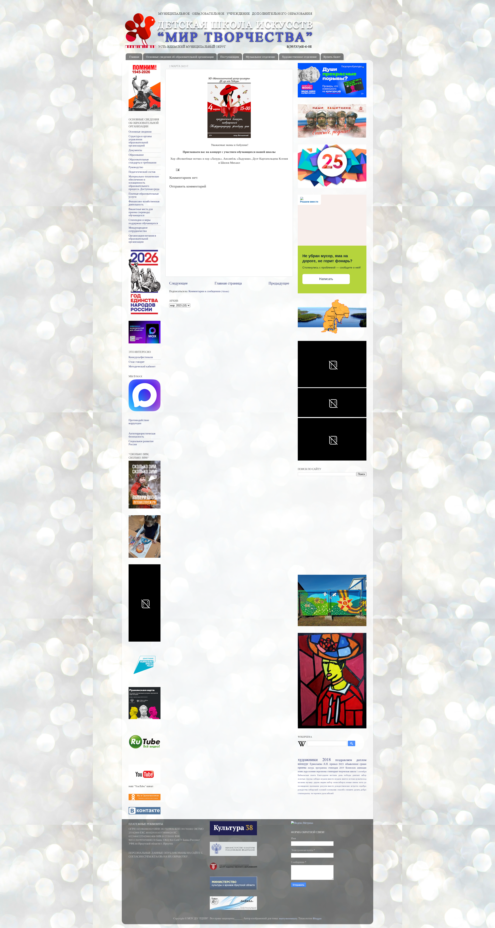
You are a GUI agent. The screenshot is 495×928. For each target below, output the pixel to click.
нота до (362, 782)
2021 (341, 764)
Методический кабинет (142, 366)
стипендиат (332, 771)
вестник (333, 775)
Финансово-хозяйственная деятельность (144, 203)
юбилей (330, 793)
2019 (341, 767)
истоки (352, 778)
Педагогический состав (142, 172)
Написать (326, 279)
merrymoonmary (288, 918)
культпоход (361, 778)
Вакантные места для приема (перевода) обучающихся (141, 212)
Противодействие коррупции (139, 421)
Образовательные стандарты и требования (142, 161)
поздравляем (343, 760)
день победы (344, 775)
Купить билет (332, 57)
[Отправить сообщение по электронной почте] (177, 169)
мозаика (301, 782)
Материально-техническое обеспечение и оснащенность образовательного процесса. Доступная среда (144, 183)
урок (324, 793)
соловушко (332, 789)
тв (312, 793)
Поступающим (229, 57)
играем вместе (327, 778)
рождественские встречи (346, 786)
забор (363, 775)
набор (329, 782)
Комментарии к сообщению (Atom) (209, 291)
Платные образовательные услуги (144, 195)
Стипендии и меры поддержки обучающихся (143, 221)
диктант (356, 775)
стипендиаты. (304, 793)
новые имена (352, 782)
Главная (134, 57)
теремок (317, 793)
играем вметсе (341, 778)
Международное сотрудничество (138, 229)
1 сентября (361, 771)
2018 (326, 759)
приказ (333, 764)
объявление (351, 764)
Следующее (178, 283)
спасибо (341, 789)
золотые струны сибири (309, 778)
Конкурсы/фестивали (141, 357)
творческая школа (347, 771)
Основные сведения (140, 131)
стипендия (333, 767)
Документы (135, 150)
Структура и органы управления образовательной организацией (140, 141)
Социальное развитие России (141, 442)
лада (305, 771)
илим (300, 771)
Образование (136, 155)
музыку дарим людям (316, 782)
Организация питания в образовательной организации (142, 238)
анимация (361, 767)
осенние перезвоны (317, 771)
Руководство (136, 167)
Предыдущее (279, 283)
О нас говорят (136, 362)
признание (314, 786)
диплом (361, 760)
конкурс (303, 764)
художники (308, 759)
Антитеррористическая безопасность (142, 435)
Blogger (317, 918)
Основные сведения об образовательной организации (180, 57)
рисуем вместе (327, 786)
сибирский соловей (317, 789)
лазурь (311, 767)
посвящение (303, 786)
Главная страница (228, 283)
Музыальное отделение (260, 57)
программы (321, 767)
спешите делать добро (356, 789)
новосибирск (339, 782)
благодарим (322, 775)
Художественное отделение (299, 57)
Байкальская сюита (307, 775)
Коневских (351, 767)
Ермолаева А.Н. (319, 764)
